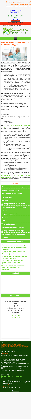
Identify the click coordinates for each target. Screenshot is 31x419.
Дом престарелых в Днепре (12, 231)
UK (14, 19)
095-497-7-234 (16, 10)
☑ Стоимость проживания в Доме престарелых (12, 344)
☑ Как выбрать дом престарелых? (9, 349)
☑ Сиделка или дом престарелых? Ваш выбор (12, 350)
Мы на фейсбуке (5, 386)
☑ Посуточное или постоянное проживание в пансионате (14, 346)
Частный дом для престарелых (14, 187)
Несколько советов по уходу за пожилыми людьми (15, 44)
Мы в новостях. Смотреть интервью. (9, 384)
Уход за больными (9, 224)
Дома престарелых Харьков (12, 227)
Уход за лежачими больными (13, 207)
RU (17, 19)
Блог (3, 221)
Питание (4, 200)
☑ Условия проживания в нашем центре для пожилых (13, 345)
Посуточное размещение (11, 194)
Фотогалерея (6, 197)
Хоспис (4, 210)
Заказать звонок (15, 20)
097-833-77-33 (16, 12)
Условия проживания (10, 190)
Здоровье (5, 237)
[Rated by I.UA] (15, 391)
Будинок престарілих (10, 214)
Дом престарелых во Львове (13, 234)
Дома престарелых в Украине (13, 204)
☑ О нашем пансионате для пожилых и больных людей (14, 347)
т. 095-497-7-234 (4, 380)
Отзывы (4, 217)
